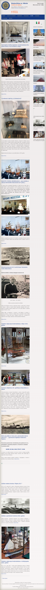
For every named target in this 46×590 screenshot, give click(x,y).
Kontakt (10, 18)
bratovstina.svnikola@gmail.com (20, 7)
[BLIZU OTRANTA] (39, 42)
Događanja (37, 15)
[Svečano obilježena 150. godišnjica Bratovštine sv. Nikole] (39, 100)
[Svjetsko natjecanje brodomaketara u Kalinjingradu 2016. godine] (39, 134)
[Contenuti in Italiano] (38, 24)
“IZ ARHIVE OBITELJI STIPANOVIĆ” (11, 98)
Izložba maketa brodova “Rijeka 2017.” (11, 483)
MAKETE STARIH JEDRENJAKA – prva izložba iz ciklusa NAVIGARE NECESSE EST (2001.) (15, 181)
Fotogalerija (4, 18)
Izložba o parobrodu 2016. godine (13, 516)
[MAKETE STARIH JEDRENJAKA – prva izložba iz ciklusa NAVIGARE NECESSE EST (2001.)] (39, 65)
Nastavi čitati (4, 155)
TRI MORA (35, 83)
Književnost (19, 15)
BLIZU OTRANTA (36, 47)
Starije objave (4, 578)
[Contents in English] (41, 24)
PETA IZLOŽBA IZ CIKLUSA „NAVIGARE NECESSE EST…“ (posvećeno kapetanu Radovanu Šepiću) (14, 437)
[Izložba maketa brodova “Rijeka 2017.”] (39, 111)
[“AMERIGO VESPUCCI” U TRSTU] (39, 32)
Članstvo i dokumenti (11, 15)
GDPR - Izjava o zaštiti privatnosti (23, 587)
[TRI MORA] (39, 78)
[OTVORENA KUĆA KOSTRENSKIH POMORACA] (39, 88)
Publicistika (26, 15)
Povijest (3, 15)
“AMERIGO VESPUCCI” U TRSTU (38, 37)
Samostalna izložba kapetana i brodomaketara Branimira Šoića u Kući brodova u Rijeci (15, 45)
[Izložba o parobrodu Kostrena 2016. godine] (39, 123)
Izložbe (31, 15)
